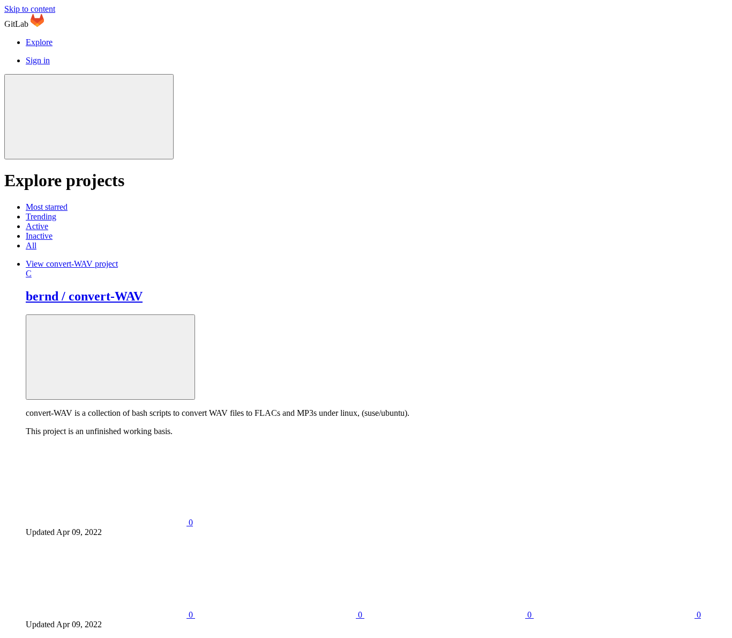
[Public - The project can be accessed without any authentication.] (110, 357)
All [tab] (31, 245)
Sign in (38, 60)
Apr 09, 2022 (79, 532)
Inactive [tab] (39, 235)
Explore (39, 42)
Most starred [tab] (47, 206)
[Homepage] (37, 23)
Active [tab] (37, 226)
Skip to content (29, 8)
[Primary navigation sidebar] (89, 116)
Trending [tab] (41, 216)
